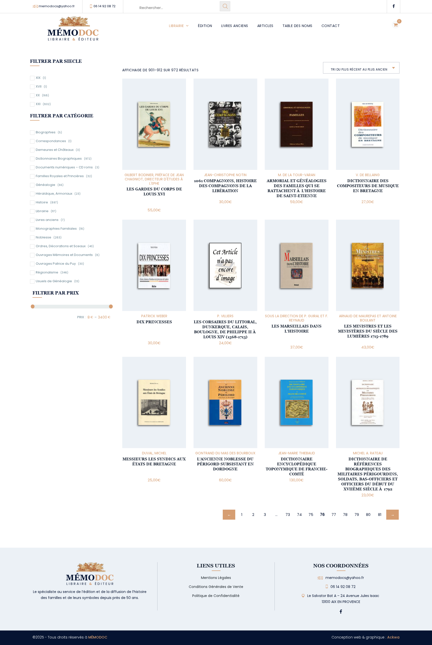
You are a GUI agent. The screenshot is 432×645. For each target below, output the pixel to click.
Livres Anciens (234, 25)
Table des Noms (297, 25)
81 (380, 514)
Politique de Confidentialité (216, 595)
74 (299, 514)
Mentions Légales (216, 577)
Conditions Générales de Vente (216, 586)
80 (368, 514)
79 (356, 514)
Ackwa (393, 637)
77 (334, 514)
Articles (265, 25)
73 (288, 514)
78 (345, 514)
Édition (205, 25)
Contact (331, 25)
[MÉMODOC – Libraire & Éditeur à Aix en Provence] (73, 31)
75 (310, 514)
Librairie (176, 25)
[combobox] (361, 68)
